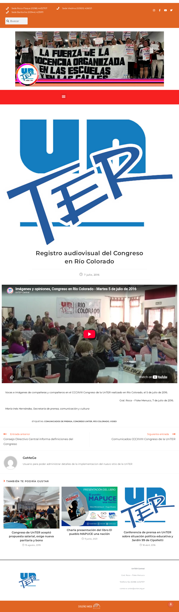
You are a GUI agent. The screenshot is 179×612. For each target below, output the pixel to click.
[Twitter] (171, 10)
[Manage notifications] (171, 604)
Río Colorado (101, 421)
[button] (64, 96)
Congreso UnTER (82, 421)
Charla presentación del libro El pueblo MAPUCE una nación (89, 532)
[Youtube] (165, 10)
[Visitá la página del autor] (10, 462)
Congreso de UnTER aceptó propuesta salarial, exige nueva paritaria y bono (31, 536)
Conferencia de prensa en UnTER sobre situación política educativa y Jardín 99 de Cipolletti (147, 536)
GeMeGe (29, 458)
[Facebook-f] (159, 10)
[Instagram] (154, 10)
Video (113, 421)
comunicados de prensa (58, 421)
